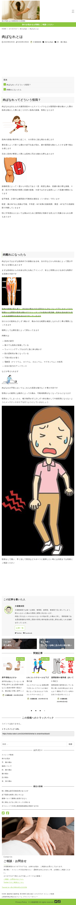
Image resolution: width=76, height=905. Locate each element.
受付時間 (23, 894)
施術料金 (16, 894)
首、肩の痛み (7, 781)
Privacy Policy (21, 902)
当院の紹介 (30, 894)
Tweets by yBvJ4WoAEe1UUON (14, 887)
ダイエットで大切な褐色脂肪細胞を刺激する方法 (20, 806)
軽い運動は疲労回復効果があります (15, 791)
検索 (70, 744)
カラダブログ (38, 894)
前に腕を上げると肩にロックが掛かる (16, 802)
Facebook (28, 633)
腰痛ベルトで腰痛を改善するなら (14, 798)
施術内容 (10, 894)
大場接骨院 (34, 902)
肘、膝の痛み (62, 42)
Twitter (19, 633)
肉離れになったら (14, 90)
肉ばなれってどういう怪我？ (19, 85)
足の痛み (5, 777)
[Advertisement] (20, 61)
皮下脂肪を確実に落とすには (13, 795)
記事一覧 (20, 628)
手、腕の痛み (7, 762)
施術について (7, 766)
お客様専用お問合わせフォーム (12, 897)
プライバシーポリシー (30, 897)
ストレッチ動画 (7, 755)
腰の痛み (5, 773)
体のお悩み (49, 42)
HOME (4, 894)
